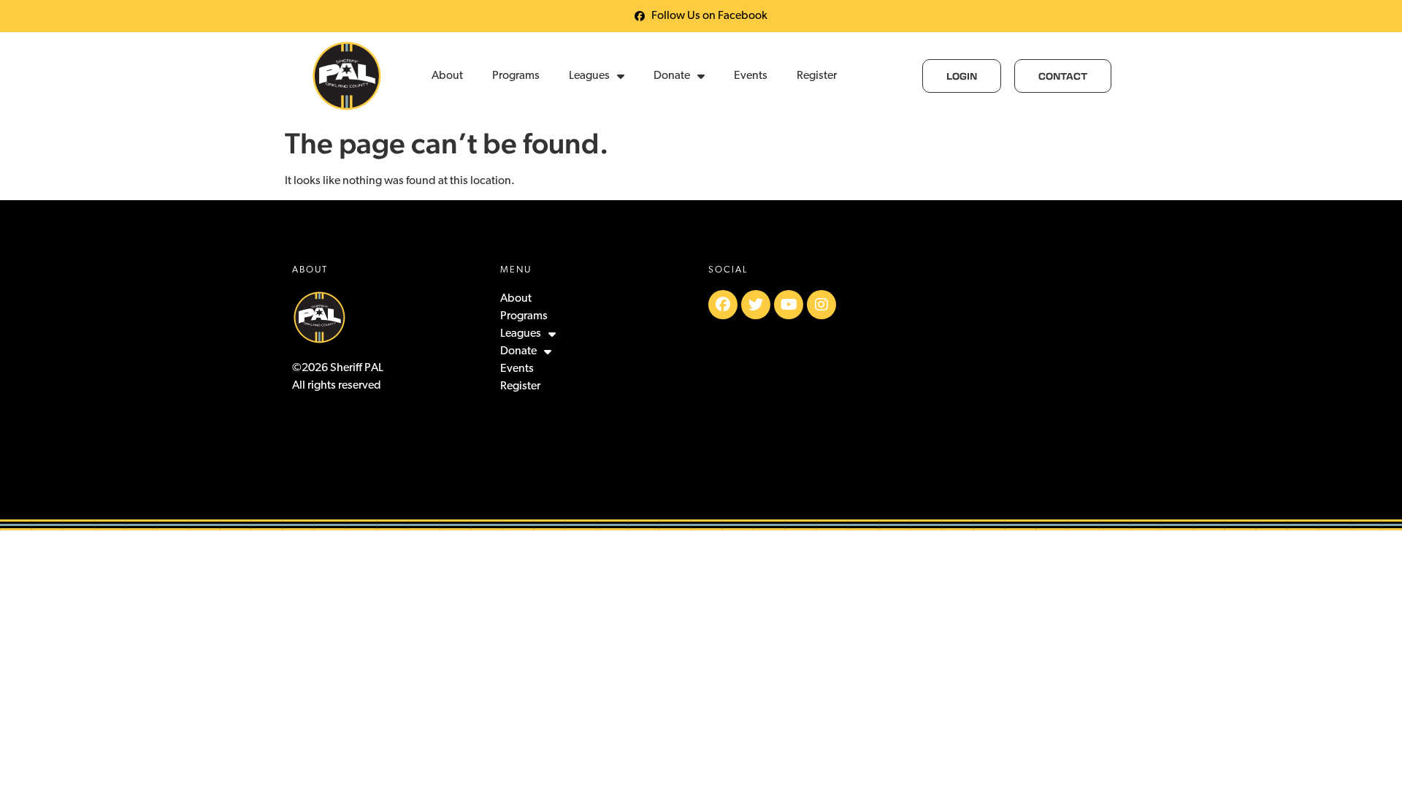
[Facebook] (723, 304)
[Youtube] (788, 304)
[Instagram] (821, 304)
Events (750, 76)
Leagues (589, 76)
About (447, 76)
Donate (672, 76)
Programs (516, 76)
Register (817, 76)
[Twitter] (755, 304)
